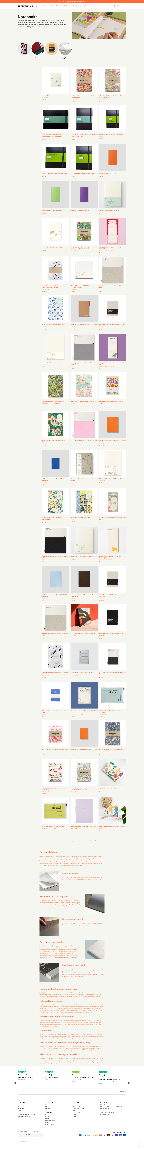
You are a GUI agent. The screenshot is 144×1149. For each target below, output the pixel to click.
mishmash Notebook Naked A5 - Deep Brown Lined (83, 595)
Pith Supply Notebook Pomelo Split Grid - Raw (55, 634)
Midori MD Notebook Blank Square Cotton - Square (82, 286)
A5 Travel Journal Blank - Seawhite (82, 173)
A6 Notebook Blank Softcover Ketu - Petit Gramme (54, 788)
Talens (75, 1114)
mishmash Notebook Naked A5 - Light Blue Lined (54, 595)
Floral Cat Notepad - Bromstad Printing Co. (84, 711)
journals (38, 57)
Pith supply (61, 955)
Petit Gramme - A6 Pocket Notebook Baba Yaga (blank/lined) (54, 286)
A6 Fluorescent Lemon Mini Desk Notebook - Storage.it (53, 827)
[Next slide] (129, 1083)
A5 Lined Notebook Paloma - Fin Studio (83, 633)
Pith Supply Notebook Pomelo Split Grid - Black (55, 557)
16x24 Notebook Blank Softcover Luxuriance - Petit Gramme (53, 402)
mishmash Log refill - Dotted (51, 210)
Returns (20, 1118)
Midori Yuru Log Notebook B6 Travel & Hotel (83, 402)
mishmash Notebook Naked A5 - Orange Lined (112, 441)
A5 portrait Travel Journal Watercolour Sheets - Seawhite (84, 135)
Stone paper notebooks (65, 57)
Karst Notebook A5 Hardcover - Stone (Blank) (112, 325)
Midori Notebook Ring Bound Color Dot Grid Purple (83, 827)
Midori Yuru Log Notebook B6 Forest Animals (54, 441)
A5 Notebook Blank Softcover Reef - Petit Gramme (83, 96)
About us (20, 1105)
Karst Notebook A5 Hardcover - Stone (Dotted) (112, 595)
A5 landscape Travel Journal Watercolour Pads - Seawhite (51, 135)
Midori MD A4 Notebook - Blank (52, 363)
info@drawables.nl (106, 1105)
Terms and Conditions (107, 1112)
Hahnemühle (76, 1107)
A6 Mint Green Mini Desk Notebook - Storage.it (111, 711)
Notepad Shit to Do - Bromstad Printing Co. (112, 363)
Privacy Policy (104, 1114)
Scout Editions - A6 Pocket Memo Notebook (81, 673)
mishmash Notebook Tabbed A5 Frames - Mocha (84, 325)
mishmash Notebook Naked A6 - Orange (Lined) (84, 750)
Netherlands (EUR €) (25, 1134)
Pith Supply (76, 1112)
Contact (20, 1110)
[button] (78, 6)
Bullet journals (49, 1117)
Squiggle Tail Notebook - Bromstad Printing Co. (110, 557)
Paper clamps (49, 1124)
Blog (19, 1107)
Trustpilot (123, 1091)
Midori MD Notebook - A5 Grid (109, 210)
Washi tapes (49, 1107)
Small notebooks (51, 57)
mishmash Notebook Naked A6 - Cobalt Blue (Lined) (55, 479)
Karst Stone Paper (78, 1108)
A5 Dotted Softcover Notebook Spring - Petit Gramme (112, 96)
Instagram (21, 1108)
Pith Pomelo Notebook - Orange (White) (84, 440)
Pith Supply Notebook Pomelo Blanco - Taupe (83, 363)
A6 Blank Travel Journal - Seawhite (111, 134)
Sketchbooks (49, 1105)
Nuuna (52, 951)
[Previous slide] (15, 1083)
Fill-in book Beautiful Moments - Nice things (83, 479)
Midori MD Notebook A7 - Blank (52, 96)
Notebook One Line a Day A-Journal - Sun (111, 402)
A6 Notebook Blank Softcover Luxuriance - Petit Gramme (80, 248)
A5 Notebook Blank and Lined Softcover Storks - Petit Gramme (55, 673)
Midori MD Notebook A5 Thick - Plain (111, 479)
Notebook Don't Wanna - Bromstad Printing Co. (110, 248)
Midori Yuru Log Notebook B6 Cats (82, 517)
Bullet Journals (24, 57)
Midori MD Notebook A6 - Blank (52, 247)
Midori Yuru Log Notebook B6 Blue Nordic (53, 325)
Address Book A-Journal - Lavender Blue (54, 711)
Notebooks (48, 1115)
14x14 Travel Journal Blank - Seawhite (54, 173)
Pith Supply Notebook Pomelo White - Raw (111, 286)
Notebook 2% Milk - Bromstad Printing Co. (112, 518)
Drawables (24, 1141)
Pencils (47, 1108)
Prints (47, 1118)
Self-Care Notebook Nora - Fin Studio (111, 826)
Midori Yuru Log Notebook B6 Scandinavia (51, 518)
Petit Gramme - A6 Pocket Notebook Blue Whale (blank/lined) (83, 788)
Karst (67, 1008)
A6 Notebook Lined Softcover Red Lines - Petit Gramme (55, 750)
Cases (47, 1122)
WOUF (75, 1116)
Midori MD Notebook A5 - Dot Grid (82, 556)
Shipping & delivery (24, 1116)
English (38, 1134)
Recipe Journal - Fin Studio (108, 788)
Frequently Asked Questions (27, 1114)
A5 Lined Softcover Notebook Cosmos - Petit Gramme (112, 750)
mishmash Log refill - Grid (107, 173)
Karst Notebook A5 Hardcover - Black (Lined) (111, 634)
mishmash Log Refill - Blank (80, 210)
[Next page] (95, 840)
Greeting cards (50, 1120)
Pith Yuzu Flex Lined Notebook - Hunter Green (112, 673)
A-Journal (76, 1105)
